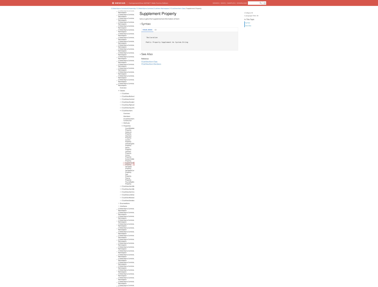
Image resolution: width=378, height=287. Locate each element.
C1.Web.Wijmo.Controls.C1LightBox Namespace (130, 80)
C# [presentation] (155, 30)
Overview (123, 88)
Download (242, 3)
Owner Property (128, 156)
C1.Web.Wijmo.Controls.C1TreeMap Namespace (130, 275)
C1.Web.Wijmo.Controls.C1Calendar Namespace (130, 27)
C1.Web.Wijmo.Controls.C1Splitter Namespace (129, 259)
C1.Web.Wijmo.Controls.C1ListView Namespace (153, 8)
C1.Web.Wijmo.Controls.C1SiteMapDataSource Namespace (134, 248)
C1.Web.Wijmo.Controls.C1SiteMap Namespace (129, 244)
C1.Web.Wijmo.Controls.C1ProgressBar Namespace (131, 225)
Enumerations (125, 203)
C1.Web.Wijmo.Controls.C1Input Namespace (128, 77)
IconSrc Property (128, 141)
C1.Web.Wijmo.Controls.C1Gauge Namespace (129, 69)
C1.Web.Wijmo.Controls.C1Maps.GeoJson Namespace (132, 213)
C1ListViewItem (127, 111)
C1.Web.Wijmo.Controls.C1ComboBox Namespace (131, 38)
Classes (122, 91)
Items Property (128, 148)
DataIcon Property (128, 133)
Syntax (247, 23)
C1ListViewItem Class (177, 8)
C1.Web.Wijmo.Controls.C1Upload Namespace (129, 282)
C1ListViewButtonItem (129, 96)
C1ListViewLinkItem (128, 195)
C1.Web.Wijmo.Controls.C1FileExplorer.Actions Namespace (133, 57)
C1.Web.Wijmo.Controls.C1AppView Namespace (130, 11)
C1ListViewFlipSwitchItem (130, 105)
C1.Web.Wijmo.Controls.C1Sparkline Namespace (130, 255)
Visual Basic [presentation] (147, 30)
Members (126, 116)
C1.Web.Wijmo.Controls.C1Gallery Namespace (129, 65)
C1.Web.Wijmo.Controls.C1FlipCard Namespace (129, 61)
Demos (216, 3)
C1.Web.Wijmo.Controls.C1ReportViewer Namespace (131, 236)
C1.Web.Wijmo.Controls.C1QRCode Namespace (130, 229)
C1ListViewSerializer (128, 200)
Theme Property (128, 179)
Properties (127, 126)
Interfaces (123, 206)
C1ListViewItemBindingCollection (133, 189)
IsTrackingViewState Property (132, 144)
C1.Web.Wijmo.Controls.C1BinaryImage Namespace (131, 23)
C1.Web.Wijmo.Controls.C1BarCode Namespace (130, 19)
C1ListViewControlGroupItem (132, 99)
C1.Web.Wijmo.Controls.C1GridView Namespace (130, 73)
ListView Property (128, 152)
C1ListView (125, 93)
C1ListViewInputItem (129, 108)
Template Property (128, 167)
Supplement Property (129, 164)
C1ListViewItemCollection (130, 192)
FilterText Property (128, 137)
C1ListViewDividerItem (129, 102)
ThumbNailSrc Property (130, 183)
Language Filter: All (251, 16)
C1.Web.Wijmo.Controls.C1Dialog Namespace (129, 42)
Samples (231, 3)
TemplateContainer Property (131, 171)
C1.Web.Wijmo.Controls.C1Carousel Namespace (130, 31)
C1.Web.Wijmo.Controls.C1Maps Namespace (128, 209)
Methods (126, 123)
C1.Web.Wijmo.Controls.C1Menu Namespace (129, 217)
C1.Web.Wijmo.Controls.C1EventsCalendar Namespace (132, 46)
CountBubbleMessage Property (133, 129)
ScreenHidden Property (130, 160)
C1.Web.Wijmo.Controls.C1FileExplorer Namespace (131, 54)
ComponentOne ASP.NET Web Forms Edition (148, 3)
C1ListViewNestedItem (130, 198)
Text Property (128, 175)
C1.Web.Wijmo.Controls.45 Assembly (123, 8)
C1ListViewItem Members (151, 64)
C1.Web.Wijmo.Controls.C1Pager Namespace (129, 221)
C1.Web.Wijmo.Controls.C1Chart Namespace (128, 34)
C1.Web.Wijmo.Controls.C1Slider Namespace (128, 252)
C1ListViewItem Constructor (128, 119)
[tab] (147, 30)
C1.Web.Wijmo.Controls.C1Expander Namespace (130, 50)
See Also (248, 26)
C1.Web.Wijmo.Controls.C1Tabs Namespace (128, 267)
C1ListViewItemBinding (130, 186)
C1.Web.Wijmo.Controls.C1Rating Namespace (129, 232)
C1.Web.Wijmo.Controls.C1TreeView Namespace (130, 278)
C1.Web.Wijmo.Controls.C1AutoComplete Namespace (132, 15)
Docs (223, 3)
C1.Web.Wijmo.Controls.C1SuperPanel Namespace (131, 263)
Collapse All (249, 13)
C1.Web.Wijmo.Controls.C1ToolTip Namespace (129, 271)
